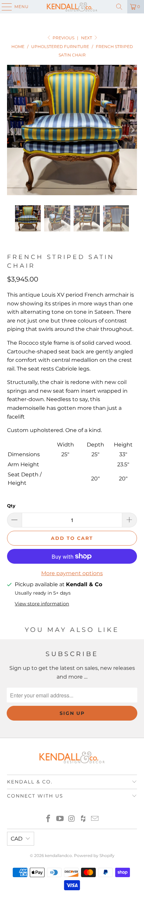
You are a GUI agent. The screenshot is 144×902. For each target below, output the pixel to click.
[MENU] (3, 6)
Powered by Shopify (94, 855)
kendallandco (58, 855)
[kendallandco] (72, 6)
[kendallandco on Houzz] (83, 819)
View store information (42, 603)
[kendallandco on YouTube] (60, 819)
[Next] (132, 130)
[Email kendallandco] (95, 819)
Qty (11, 505)
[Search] (119, 6)
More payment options (72, 573)
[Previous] (12, 130)
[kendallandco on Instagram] (72, 819)
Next (87, 37)
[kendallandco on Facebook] (49, 819)
